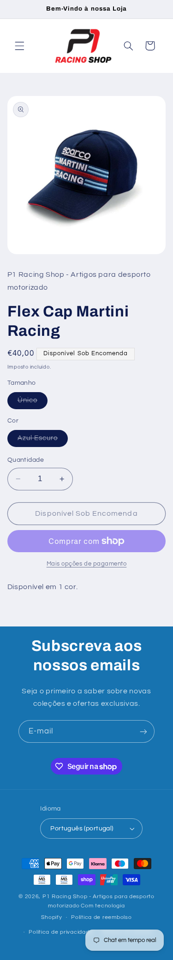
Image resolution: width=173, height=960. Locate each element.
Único (33, 402)
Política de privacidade (61, 932)
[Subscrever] (143, 731)
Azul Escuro (43, 440)
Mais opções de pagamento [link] (87, 564)
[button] (19, 45)
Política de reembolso (101, 917)
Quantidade (25, 460)
